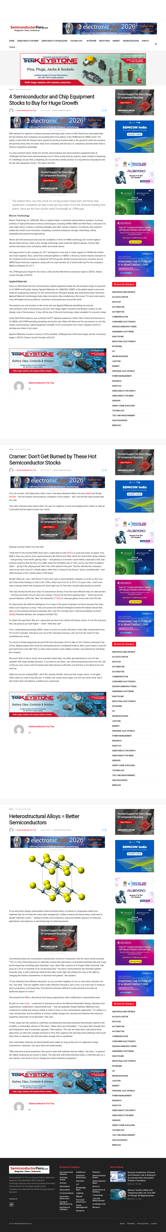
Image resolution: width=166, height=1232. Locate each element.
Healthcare (118, 337)
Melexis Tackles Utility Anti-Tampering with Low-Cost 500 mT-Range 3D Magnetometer (141, 1193)
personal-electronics (123, 371)
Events (145, 41)
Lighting (116, 361)
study (26, 1003)
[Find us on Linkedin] (11, 1204)
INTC (70, 553)
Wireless (116, 425)
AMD (88, 493)
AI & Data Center (120, 297)
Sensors (116, 401)
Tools (12, 47)
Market (116, 41)
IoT (113, 351)
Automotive (118, 312)
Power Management (122, 376)
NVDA (12, 497)
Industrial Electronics (124, 341)
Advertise (130, 1224)
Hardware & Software (123, 332)
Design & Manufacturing (124, 327)
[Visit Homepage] (29, 29)
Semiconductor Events (124, 391)
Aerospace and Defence (123, 292)
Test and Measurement (123, 416)
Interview (91, 41)
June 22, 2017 (45, 110)
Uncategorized (119, 420)
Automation (118, 307)
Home (11, 41)
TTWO (57, 598)
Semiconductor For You (26, 110)
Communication (120, 317)
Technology (76, 41)
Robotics (116, 386)
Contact (154, 1224)
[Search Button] (156, 44)
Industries (104, 41)
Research (117, 381)
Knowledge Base (131, 41)
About (122, 1224)
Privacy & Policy (142, 1224)
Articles (116, 302)
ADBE (12, 614)
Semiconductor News (28, 41)
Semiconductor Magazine (54, 41)
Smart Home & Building (123, 406)
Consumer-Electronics (124, 322)
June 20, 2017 (45, 830)
